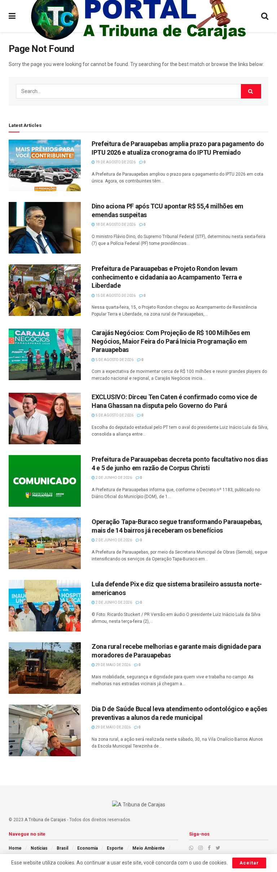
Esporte (115, 848)
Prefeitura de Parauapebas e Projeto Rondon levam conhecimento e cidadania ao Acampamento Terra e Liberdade (167, 277)
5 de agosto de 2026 (114, 360)
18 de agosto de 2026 (115, 224)
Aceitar (249, 863)
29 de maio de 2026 (113, 665)
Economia (87, 848)
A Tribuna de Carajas (45, 819)
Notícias (39, 848)
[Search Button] (251, 91)
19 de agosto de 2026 (115, 162)
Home (15, 848)
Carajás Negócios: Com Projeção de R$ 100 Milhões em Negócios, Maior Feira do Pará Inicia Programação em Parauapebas (171, 341)
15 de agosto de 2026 (115, 296)
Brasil (62, 848)
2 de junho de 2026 (113, 478)
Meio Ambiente (148, 848)
